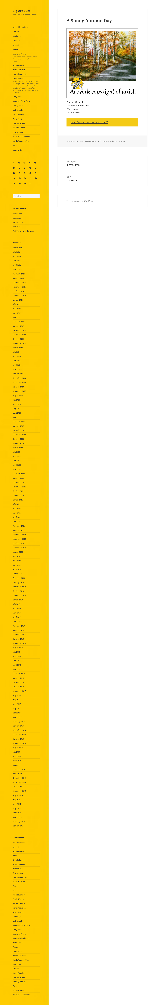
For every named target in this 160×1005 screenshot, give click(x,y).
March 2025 (17, 317)
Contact (16, 31)
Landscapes (17, 36)
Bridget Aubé (18, 869)
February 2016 (19, 769)
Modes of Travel (25, 57)
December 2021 (19, 482)
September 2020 (19, 547)
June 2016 (17, 756)
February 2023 (19, 421)
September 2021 (19, 495)
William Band (18, 990)
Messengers (17, 218)
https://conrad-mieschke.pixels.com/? (89, 122)
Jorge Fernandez (19, 908)
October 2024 (18, 339)
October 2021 (18, 491)
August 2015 (18, 795)
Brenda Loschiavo (20, 860)
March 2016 (17, 765)
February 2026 (19, 274)
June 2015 (17, 804)
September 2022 (19, 443)
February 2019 (19, 626)
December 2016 (19, 730)
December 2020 (19, 534)
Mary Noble (17, 96)
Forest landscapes (20, 895)
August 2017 (18, 695)
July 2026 (16, 252)
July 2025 (16, 304)
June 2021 (17, 508)
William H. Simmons (21, 136)
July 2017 (16, 700)
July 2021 (16, 504)
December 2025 (19, 282)
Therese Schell (19, 123)
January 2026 (18, 278)
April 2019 (17, 617)
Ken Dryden (18, 222)
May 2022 (17, 461)
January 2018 (18, 678)
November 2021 (19, 487)
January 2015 (18, 826)
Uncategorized (19, 982)
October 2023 (18, 387)
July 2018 (16, 652)
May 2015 (17, 808)
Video (15, 145)
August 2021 (18, 500)
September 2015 (19, 791)
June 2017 (17, 704)
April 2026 (17, 265)
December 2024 (19, 330)
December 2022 (19, 430)
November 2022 (19, 434)
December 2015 (19, 778)
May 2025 (17, 313)
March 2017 (17, 717)
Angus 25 (16, 226)
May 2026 (17, 261)
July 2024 (16, 352)
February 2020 (19, 578)
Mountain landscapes (21, 938)
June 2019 (17, 608)
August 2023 (18, 395)
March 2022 (17, 469)
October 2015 (18, 787)
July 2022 (16, 452)
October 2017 (18, 687)
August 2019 (18, 600)
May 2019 (17, 613)
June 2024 (17, 356)
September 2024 (19, 343)
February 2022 (19, 474)
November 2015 (19, 782)
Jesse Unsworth (19, 903)
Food (15, 890)
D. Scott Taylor (19, 882)
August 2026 (18, 248)
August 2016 (18, 747)
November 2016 (19, 734)
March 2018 (17, 669)
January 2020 (18, 582)
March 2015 (17, 817)
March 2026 (17, 269)
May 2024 (17, 361)
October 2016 (18, 739)
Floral (15, 886)
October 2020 (18, 543)
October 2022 (18, 439)
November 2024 (19, 334)
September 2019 (19, 595)
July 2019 (16, 604)
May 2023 (17, 408)
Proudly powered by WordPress (80, 201)
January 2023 (18, 426)
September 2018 (19, 643)
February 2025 (19, 321)
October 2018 (18, 639)
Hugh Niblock (18, 899)
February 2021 (19, 526)
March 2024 (17, 369)
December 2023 (19, 378)
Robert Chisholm (20, 955)
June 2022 (17, 456)
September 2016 (19, 743)
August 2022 (18, 447)
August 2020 (18, 552)
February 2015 (19, 821)
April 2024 (17, 365)
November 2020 (19, 539)
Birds (15, 856)
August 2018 (18, 647)
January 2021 (18, 530)
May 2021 (17, 513)
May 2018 (17, 660)
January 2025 (18, 326)
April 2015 (17, 813)
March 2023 (17, 417)
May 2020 (17, 565)
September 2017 (19, 691)
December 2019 (19, 587)
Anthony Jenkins (19, 65)
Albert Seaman (19, 128)
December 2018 (19, 634)
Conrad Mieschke (20, 74)
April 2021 (17, 517)
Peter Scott (17, 119)
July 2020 (16, 556)
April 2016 (17, 760)
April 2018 (17, 665)
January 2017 (18, 726)
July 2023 (16, 400)
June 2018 (17, 656)
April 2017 (17, 713)
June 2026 (17, 256)
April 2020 (17, 569)
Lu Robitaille (18, 110)
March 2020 (17, 574)
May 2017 (17, 708)
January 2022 (18, 478)
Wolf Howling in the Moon (23, 231)
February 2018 (19, 673)
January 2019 (18, 630)
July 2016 (16, 752)
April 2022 (17, 465)
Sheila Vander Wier (21, 141)
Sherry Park (18, 105)
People (15, 49)
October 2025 (18, 291)
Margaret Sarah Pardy (22, 101)
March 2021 (17, 521)
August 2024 (18, 348)
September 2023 (19, 391)
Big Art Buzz (21, 11)
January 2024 (18, 374)
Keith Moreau (26, 85)
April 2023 (17, 413)
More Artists (18, 150)
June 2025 (17, 308)
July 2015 (16, 800)
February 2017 (19, 721)
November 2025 (19, 287)
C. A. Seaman (18, 132)
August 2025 (18, 300)
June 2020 (17, 560)
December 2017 (19, 682)
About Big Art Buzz (20, 27)
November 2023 (19, 382)
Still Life (16, 40)
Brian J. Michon (19, 70)
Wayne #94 (17, 213)
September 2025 (19, 295)
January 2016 (18, 773)
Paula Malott (18, 942)
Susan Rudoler (19, 114)
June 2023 (17, 404)
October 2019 (18, 591)
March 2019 (17, 621)
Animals (16, 45)
